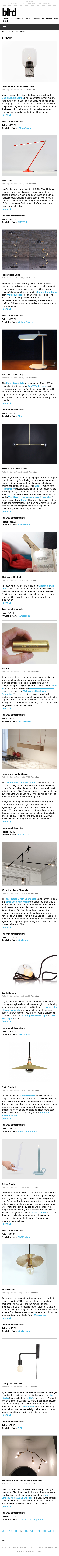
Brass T (38, 486)
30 (44, 1531)
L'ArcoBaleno (25, 128)
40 (49, 1531)
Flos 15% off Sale (15, 383)
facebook (30, 1551)
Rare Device (24, 616)
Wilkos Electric (14, 295)
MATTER (22, 222)
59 (3, 1531)
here (23, 500)
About (16, 4)
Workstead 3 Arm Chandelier (21, 899)
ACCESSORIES (8, 31)
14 (31, 1531)
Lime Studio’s (27, 1406)
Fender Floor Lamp (47, 292)
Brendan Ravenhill (27, 1131)
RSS (40, 4)
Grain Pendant (27, 1096)
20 (39, 1531)
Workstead (23, 940)
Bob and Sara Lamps (13, 98)
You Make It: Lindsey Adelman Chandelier (29, 497)
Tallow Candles (38, 1212)
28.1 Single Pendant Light (33, 1015)
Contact (32, 4)
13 (26, 1531)
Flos (20, 416)
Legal (24, 4)
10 (10, 1531)
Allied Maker (8, 489)
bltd (9, 12)
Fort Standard (25, 721)
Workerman (40, 1315)
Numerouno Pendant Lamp (21, 782)
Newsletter (49, 4)
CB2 (30, 1398)
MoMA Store (24, 1237)
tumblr (39, 1551)
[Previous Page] (7, 1531)
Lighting (21, 31)
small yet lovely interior (18, 902)
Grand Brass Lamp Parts (30, 1519)
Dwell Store (24, 1034)
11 (16, 1531)
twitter (20, 1551)
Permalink (31, 90)
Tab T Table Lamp (37, 386)
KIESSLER (23, 835)
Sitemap (8, 4)
